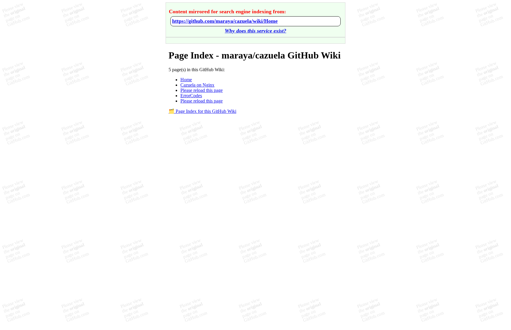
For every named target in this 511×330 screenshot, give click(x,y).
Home (186, 79)
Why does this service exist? (255, 31)
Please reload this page (201, 90)
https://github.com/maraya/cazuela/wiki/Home (225, 21)
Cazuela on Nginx (197, 84)
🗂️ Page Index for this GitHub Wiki (202, 111)
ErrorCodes (191, 95)
